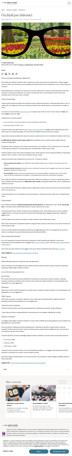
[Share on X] (9, 74)
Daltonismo (22, 10)
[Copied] (16, 74)
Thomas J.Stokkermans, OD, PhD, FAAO (30, 65)
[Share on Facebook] (2, 74)
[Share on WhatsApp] (13, 74)
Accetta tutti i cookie (59, 451)
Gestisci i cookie (8, 451)
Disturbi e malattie (12, 10)
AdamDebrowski (8, 63)
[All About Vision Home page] (9, 3)
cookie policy (38, 446)
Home (3, 10)
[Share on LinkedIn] (6, 74)
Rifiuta (38, 451)
